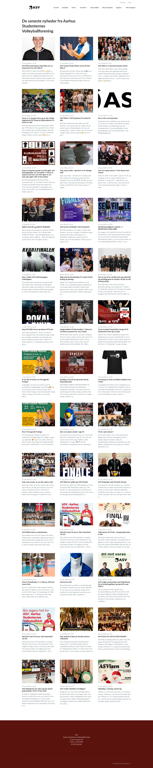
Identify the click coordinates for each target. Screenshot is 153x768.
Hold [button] (73, 7)
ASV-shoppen (130, 7)
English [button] (118, 7)
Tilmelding (122, 2)
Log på (129, 2)
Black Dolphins (107, 7)
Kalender (65, 7)
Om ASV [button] (83, 7)
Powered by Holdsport (121, 763)
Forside (56, 7)
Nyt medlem (95, 7)
